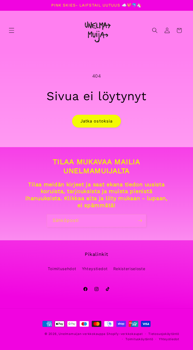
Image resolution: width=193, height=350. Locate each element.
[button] (12, 30)
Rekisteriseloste (129, 268)
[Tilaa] (140, 220)
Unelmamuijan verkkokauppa (82, 334)
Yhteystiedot (95, 268)
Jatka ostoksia (96, 121)
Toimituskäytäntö (139, 339)
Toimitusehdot (62, 268)
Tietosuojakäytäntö (163, 334)
